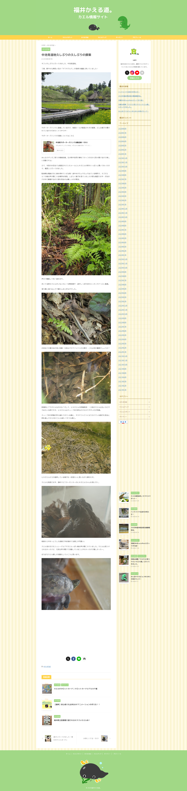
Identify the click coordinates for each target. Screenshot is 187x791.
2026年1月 (122, 154)
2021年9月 (122, 369)
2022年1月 (122, 352)
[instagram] (132, 73)
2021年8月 (122, 373)
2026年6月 (122, 137)
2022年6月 (122, 331)
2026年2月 (122, 150)
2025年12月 (122, 158)
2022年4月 (122, 339)
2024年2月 (122, 251)
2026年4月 (122, 141)
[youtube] (137, 73)
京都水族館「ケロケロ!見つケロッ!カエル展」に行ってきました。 (134, 105)
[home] (142, 73)
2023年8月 (122, 276)
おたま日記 (84, 37)
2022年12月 (122, 306)
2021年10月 (122, 365)
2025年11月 (122, 162)
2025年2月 (122, 200)
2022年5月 (122, 335)
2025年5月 (122, 188)
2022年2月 (122, 348)
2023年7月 (122, 280)
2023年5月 (122, 289)
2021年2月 (122, 386)
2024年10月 (122, 217)
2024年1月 (122, 255)
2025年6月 (122, 183)
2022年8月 (122, 322)
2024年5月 (122, 238)
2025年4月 (122, 192)
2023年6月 (122, 284)
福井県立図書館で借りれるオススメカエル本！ (72, 720)
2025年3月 (122, 196)
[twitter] (68, 659)
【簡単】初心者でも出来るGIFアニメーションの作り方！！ (77, 704)
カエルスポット (67, 37)
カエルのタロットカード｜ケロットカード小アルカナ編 (75, 689)
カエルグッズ (102, 37)
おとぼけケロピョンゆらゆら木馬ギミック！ (133, 111)
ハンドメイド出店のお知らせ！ (129, 92)
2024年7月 (122, 230)
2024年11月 (122, 213)
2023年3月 (122, 297)
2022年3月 (122, 343)
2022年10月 (122, 314)
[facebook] (73, 659)
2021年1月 (122, 390)
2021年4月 (122, 377)
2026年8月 (122, 129)
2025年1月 (122, 204)
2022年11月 (122, 310)
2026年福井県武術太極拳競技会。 (130, 96)
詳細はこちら (134, 78)
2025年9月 (122, 171)
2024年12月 (122, 209)
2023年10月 (122, 268)
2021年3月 (122, 381)
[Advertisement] (76, 637)
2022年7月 (122, 327)
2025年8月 (122, 175)
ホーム (50, 37)
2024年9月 (122, 221)
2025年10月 (122, 167)
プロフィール (137, 37)
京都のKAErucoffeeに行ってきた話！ (131, 100)
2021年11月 (122, 360)
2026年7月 (122, 133)
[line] (79, 659)
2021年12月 (122, 356)
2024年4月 (122, 242)
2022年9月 (122, 318)
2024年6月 (122, 234)
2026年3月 (122, 145)
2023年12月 (122, 259)
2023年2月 (122, 301)
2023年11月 (122, 263)
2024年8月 (122, 225)
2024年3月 (122, 247)
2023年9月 (122, 272)
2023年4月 (122, 293)
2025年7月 (122, 179)
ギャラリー (119, 37)
